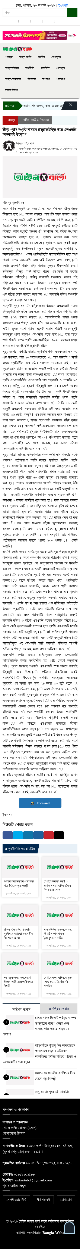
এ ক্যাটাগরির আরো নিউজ (20, 849)
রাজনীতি (45, 68)
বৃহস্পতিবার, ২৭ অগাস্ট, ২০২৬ (18, 893)
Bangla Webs (53, 1233)
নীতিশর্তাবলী (43, 1200)
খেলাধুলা (60, 68)
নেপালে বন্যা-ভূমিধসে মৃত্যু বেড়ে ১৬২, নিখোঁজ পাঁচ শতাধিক (58, 982)
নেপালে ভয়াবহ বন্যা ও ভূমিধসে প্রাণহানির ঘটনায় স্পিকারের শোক (57, 885)
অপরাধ (46, 79)
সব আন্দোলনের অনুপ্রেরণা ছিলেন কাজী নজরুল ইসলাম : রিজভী (19, 982)
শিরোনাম (44, 120)
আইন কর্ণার (25, 57)
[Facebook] (8, 835)
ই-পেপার (63, 5)
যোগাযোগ (66, 1200)
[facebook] (12, 21)
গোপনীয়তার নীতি (16, 1200)
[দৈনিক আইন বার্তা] (17, 49)
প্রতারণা (60, 79)
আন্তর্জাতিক (12, 68)
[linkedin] (48, 21)
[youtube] (60, 21)
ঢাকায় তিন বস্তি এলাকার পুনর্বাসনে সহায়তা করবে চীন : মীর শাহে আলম (19, 934)
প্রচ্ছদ (9, 57)
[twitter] (24, 21)
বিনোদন (32, 79)
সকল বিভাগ (11, 90)
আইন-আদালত (13, 79)
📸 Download (40, 803)
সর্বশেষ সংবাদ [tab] (21, 1009)
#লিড (26, 120)
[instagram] (36, 21)
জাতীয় (41, 57)
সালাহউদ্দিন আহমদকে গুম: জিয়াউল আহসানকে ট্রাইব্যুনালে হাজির (58, 934)
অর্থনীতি (29, 68)
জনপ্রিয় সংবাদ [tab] (59, 1008)
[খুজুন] (72, 12)
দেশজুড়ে (56, 57)
